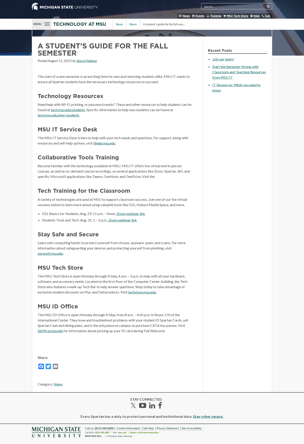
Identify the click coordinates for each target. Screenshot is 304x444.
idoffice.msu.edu (50, 331)
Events (199, 16)
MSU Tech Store (237, 16)
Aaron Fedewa (87, 60)
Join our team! (223, 59)
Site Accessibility (191, 428)
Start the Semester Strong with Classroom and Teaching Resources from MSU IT (239, 71)
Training (215, 16)
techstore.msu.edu (142, 292)
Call (267, 16)
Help (256, 16)
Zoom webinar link (131, 213)
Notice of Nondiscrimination (144, 433)
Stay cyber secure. (208, 416)
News (186, 16)
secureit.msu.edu (50, 253)
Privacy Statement (167, 428)
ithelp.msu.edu (104, 143)
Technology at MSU (79, 24)
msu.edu (122, 433)
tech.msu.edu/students (68, 110)
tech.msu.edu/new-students (58, 115)
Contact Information (128, 428)
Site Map (148, 428)
